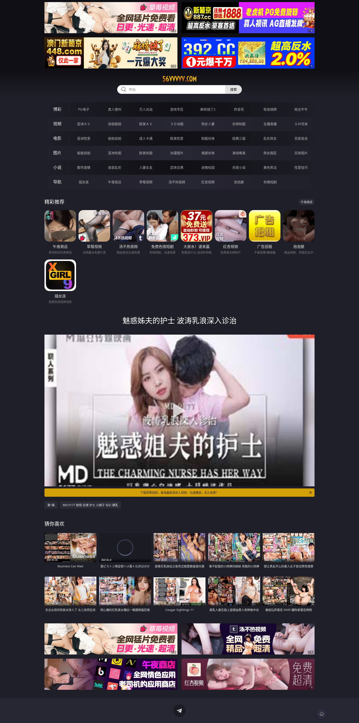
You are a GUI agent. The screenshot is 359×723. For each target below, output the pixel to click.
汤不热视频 (176, 182)
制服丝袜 (208, 138)
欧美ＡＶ (145, 124)
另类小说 (239, 167)
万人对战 (145, 109)
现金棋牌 (270, 109)
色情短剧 (270, 182)
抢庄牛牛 (301, 109)
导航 (57, 182)
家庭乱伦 (114, 167)
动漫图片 (176, 153)
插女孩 (84, 182)
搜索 (233, 89)
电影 (57, 138)
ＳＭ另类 (301, 124)
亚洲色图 (114, 153)
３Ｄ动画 (176, 124)
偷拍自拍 (114, 138)
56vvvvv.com (179, 79)
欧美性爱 (176, 138)
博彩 (57, 109)
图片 (57, 153)
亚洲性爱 (83, 138)
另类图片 (301, 153)
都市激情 (83, 167)
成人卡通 (145, 138)
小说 (57, 167)
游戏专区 (176, 109)
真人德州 (114, 109)
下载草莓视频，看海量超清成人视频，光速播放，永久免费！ (179, 492)
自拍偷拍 (114, 124)
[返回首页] (322, 714)
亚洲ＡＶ (83, 124)
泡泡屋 (239, 182)
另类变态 (301, 138)
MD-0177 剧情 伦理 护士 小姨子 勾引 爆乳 (90, 505)
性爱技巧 (301, 167)
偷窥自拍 (83, 153)
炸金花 (239, 109)
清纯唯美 (239, 153)
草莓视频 (145, 182)
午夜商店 (114, 182)
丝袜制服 (239, 124)
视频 (57, 124)
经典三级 (239, 138)
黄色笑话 (270, 167)
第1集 (51, 505)
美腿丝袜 (208, 153)
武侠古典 (176, 167)
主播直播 (270, 124)
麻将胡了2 (207, 109)
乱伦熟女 (270, 138)
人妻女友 (145, 167)
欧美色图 (145, 153)
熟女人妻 (208, 124)
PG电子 (83, 109)
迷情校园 (208, 167)
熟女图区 (270, 153)
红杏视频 (208, 182)
